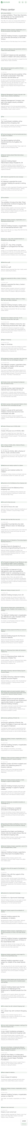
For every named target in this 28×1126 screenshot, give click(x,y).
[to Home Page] (5, 2)
